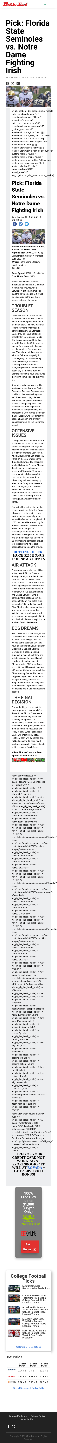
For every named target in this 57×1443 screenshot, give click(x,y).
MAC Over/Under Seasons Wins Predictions (36, 1287)
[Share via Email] (18, 83)
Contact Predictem (18, 1416)
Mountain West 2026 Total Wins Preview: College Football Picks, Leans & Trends (34, 1322)
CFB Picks (41, 77)
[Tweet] (20, 224)
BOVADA (34, 1168)
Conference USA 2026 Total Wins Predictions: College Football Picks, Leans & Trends (34, 1299)
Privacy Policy (38, 1416)
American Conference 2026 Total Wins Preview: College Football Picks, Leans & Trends (35, 1311)
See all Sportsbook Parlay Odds (28, 1388)
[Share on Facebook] (7, 83)
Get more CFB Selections (28, 1347)
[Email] (26, 224)
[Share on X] (12, 83)
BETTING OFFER (28, 552)
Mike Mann (14, 77)
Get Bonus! (27, 1247)
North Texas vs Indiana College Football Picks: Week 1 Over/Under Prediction (34, 1334)
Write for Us (27, 1419)
